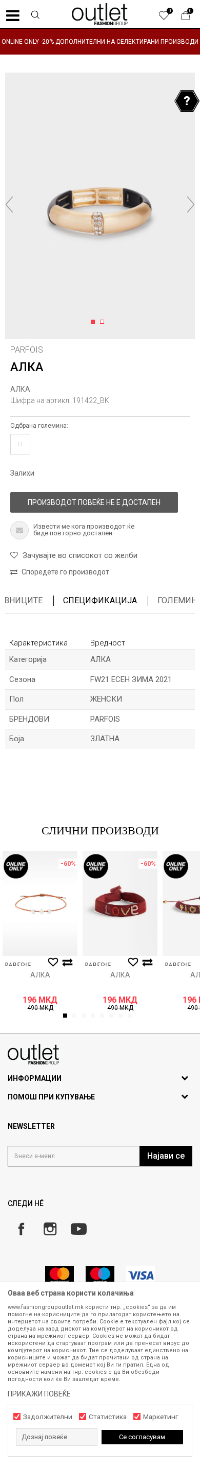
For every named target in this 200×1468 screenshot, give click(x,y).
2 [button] (104, 322)
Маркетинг (160, 1417)
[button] (35, 16)
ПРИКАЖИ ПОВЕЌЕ (39, 1394)
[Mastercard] (59, 1275)
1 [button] (94, 322)
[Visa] (140, 1275)
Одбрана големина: (39, 425)
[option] (100, 41)
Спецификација (100, 600)
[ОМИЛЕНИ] (169, 18)
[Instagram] (50, 1229)
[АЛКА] (40, 903)
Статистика (108, 1417)
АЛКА (20, 389)
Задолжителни (47, 1417)
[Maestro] (100, 1275)
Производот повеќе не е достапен (94, 502)
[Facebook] (21, 1229)
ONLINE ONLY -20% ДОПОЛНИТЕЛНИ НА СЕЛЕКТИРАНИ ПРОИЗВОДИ (100, 41)
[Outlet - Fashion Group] (100, 14)
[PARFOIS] (18, 964)
